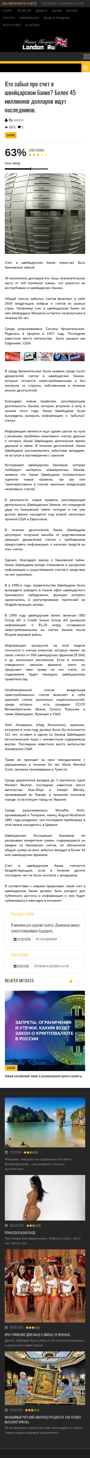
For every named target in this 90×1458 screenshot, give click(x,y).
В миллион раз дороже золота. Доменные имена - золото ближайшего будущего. (46, 928)
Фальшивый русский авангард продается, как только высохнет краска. (43, 1419)
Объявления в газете (19, 3)
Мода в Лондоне (57, 18)
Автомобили (29, 18)
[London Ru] (45, 49)
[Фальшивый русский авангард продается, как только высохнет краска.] (45, 1378)
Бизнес (72, 11)
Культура (32, 25)
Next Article (19, 954)
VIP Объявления (46, 939)
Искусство (12, 25)
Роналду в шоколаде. (20, 1232)
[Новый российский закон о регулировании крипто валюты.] (45, 1031)
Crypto (9, 18)
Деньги (41, 11)
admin (19, 120)
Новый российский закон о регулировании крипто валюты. (43, 1075)
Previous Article (22, 914)
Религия (24, 11)
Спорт (7, 11)
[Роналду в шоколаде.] (45, 1197)
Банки (57, 11)
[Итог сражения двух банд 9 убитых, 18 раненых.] (45, 1286)
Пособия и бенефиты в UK (62, 3)
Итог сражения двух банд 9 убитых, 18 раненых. (37, 1334)
